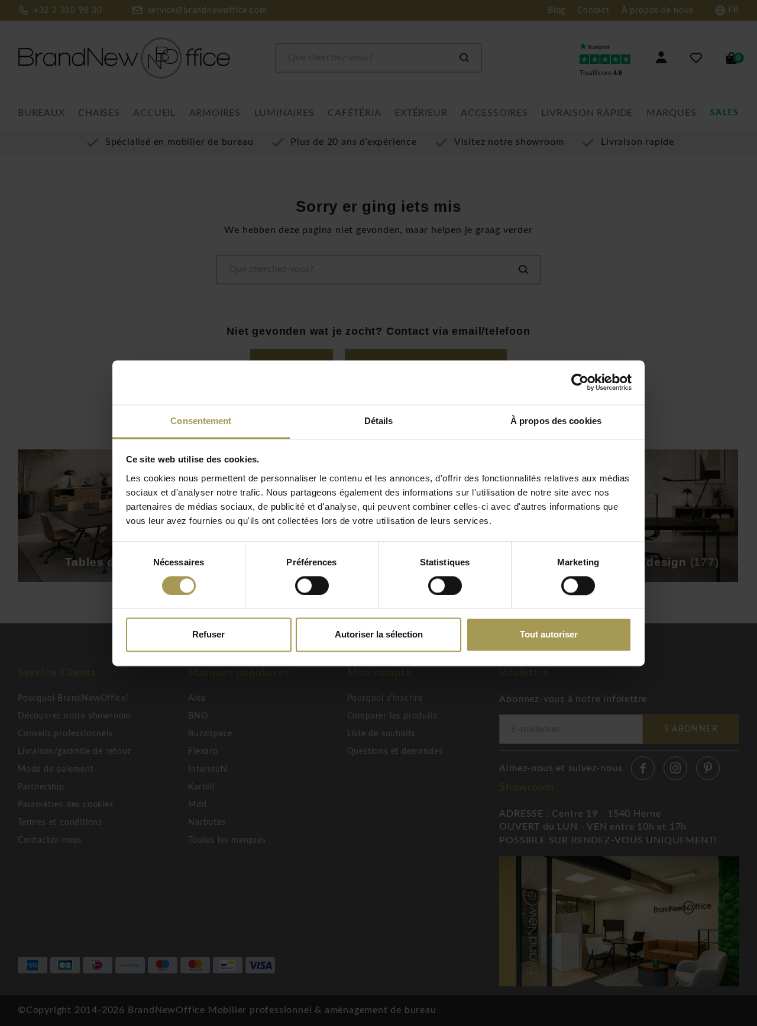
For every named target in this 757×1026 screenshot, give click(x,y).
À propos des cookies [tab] (555, 421)
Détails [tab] (378, 421)
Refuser (208, 635)
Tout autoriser (549, 635)
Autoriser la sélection (379, 635)
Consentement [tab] (200, 421)
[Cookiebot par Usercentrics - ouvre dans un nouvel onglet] (580, 382)
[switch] (312, 585)
